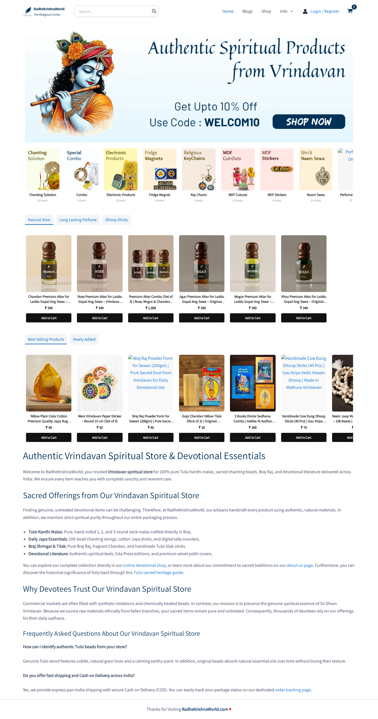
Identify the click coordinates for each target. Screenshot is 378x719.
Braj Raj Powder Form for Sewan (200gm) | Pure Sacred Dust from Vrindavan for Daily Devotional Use (151, 418)
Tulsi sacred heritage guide (158, 572)
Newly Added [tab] (84, 339)
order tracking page (293, 690)
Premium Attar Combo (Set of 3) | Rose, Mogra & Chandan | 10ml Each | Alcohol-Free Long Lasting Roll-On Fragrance (150, 299)
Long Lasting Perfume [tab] (78, 219)
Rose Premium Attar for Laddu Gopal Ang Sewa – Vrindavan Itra (99, 299)
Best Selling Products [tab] (46, 339)
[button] (290, 11)
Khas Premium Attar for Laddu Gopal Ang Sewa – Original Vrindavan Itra (303, 299)
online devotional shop (144, 565)
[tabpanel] (189, 280)
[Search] (154, 11)
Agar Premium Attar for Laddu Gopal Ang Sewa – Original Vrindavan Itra (202, 299)
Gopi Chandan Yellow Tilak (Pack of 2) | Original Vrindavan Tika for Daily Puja (201, 418)
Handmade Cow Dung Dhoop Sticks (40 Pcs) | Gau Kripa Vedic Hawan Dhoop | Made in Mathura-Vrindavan (304, 418)
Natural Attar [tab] (39, 219)
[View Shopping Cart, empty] (350, 11)
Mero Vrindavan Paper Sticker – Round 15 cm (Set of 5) (99, 418)
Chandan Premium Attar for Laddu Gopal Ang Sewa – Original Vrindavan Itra (48, 299)
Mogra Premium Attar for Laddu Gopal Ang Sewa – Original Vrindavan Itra (252, 299)
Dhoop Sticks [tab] (116, 219)
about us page (300, 565)
